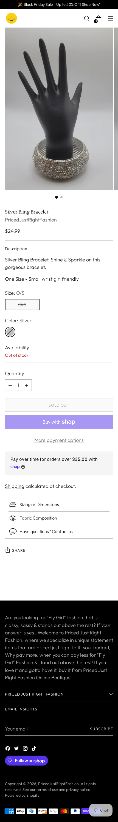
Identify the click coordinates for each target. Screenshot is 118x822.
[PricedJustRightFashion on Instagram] (26, 749)
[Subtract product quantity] (27, 385)
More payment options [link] (59, 440)
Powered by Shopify (22, 795)
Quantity (14, 373)
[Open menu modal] (110, 18)
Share (19, 550)
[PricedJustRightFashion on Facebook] (8, 749)
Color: (18, 320)
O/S (22, 304)
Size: (14, 293)
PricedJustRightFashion (31, 220)
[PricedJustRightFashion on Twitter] (17, 749)
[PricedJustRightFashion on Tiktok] (34, 749)
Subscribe (101, 728)
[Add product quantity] (10, 385)
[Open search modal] (86, 18)
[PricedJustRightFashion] (12, 18)
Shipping (14, 486)
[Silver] (10, 332)
